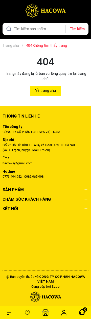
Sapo (56, 286)
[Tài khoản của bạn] (64, 312)
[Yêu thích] (27, 312)
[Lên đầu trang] (84, 296)
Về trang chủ (45, 90)
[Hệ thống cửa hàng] (45, 312)
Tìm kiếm (77, 29)
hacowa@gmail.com (18, 163)
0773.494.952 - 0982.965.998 (23, 176)
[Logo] (45, 297)
